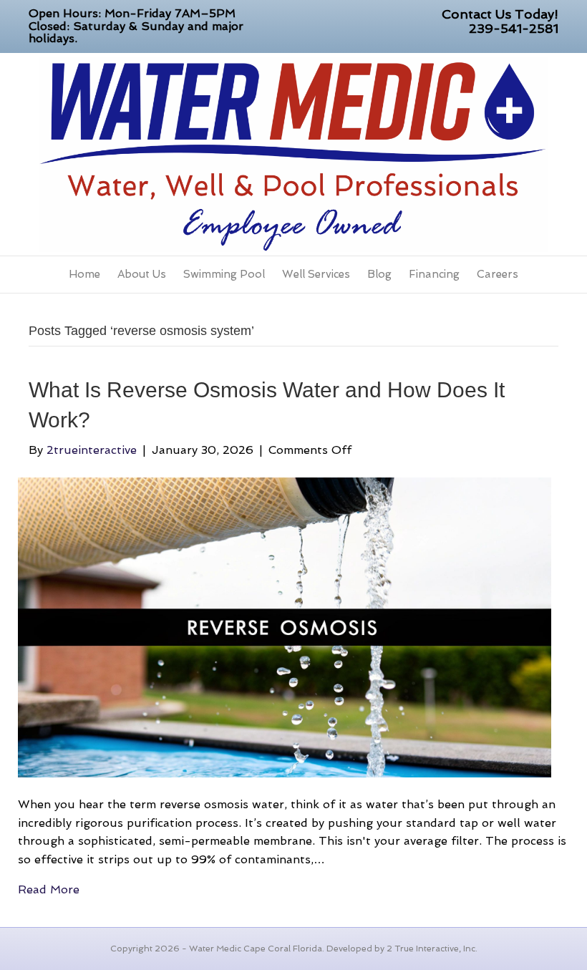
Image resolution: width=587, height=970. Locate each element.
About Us (141, 274)
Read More (48, 889)
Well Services (316, 274)
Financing (434, 274)
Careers (497, 274)
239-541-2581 (513, 28)
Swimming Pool (224, 274)
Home (84, 274)
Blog (379, 274)
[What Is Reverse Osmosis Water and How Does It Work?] (284, 627)
